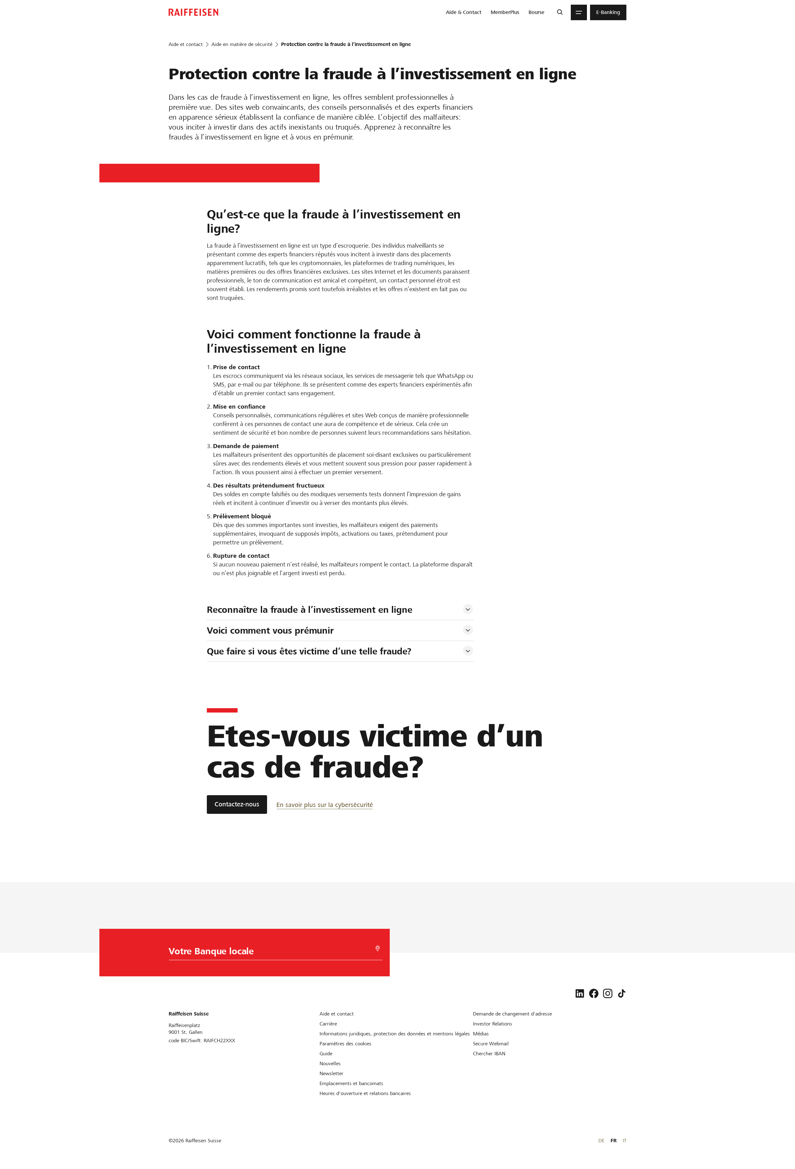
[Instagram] (607, 993)
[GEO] (378, 948)
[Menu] (579, 12)
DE (601, 1141)
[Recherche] (559, 12)
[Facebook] (593, 993)
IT (624, 1141)
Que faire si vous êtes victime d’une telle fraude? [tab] (309, 651)
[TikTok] (621, 993)
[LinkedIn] (579, 993)
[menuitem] (463, 12)
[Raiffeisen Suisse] (193, 12)
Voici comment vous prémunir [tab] (270, 630)
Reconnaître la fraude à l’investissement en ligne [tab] (309, 609)
